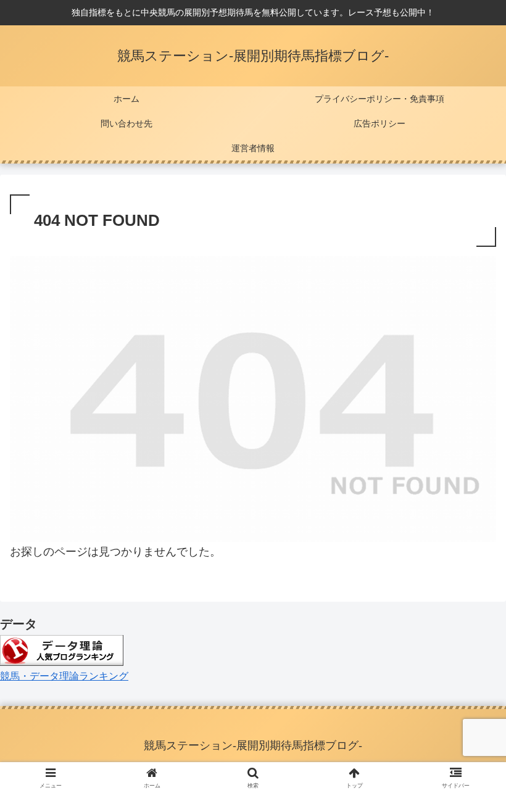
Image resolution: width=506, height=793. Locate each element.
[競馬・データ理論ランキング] (61, 649)
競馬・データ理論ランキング (64, 675)
